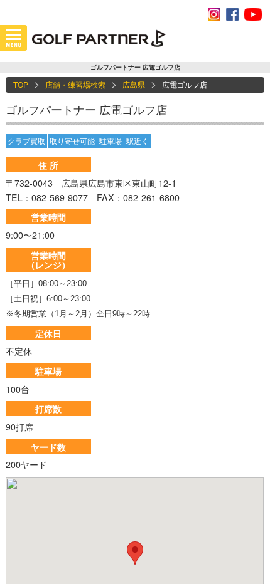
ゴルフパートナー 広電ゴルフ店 (86, 109)
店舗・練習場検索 (75, 84)
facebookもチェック (232, 14)
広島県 (133, 84)
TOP (20, 84)
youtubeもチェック (253, 14)
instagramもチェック (214, 14)
